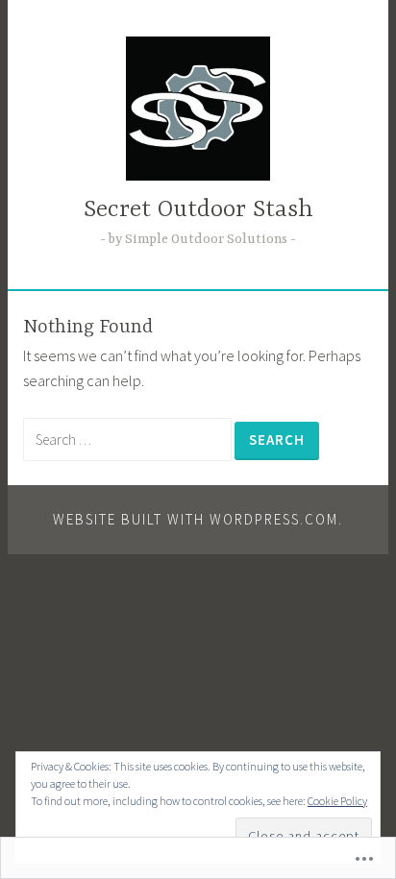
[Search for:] (129, 439)
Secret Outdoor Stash (198, 210)
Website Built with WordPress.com (195, 519)
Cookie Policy (337, 801)
